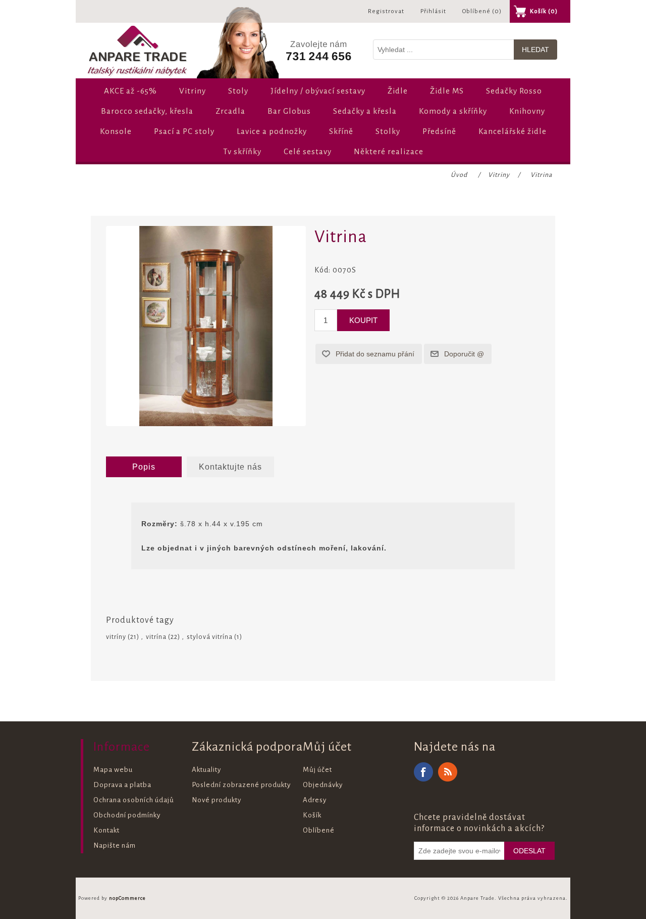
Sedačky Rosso (514, 90)
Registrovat (386, 11)
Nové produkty (216, 800)
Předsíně (439, 131)
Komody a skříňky (453, 111)
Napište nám (114, 845)
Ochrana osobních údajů (133, 800)
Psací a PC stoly (184, 131)
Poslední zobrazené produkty (241, 785)
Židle (398, 90)
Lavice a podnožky (272, 131)
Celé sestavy (308, 151)
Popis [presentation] (143, 467)
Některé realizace (388, 151)
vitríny (116, 636)
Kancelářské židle (512, 131)
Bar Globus (289, 111)
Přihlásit (433, 11)
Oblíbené (319, 830)
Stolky (387, 131)
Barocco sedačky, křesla (147, 111)
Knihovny (527, 111)
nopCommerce (127, 898)
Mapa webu (113, 769)
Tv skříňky (242, 151)
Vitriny (192, 90)
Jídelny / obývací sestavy (318, 90)
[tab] (144, 467)
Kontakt (106, 830)
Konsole (116, 131)
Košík (312, 815)
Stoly (238, 90)
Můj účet (317, 769)
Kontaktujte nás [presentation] (230, 467)
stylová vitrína (210, 636)
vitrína (156, 636)
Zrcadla (230, 111)
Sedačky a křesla (365, 111)
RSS (447, 772)
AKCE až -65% (130, 90)
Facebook (423, 772)
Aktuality (206, 769)
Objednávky (323, 785)
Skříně (341, 131)
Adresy (315, 800)
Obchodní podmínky (126, 815)
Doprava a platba (122, 785)
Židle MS (447, 90)
